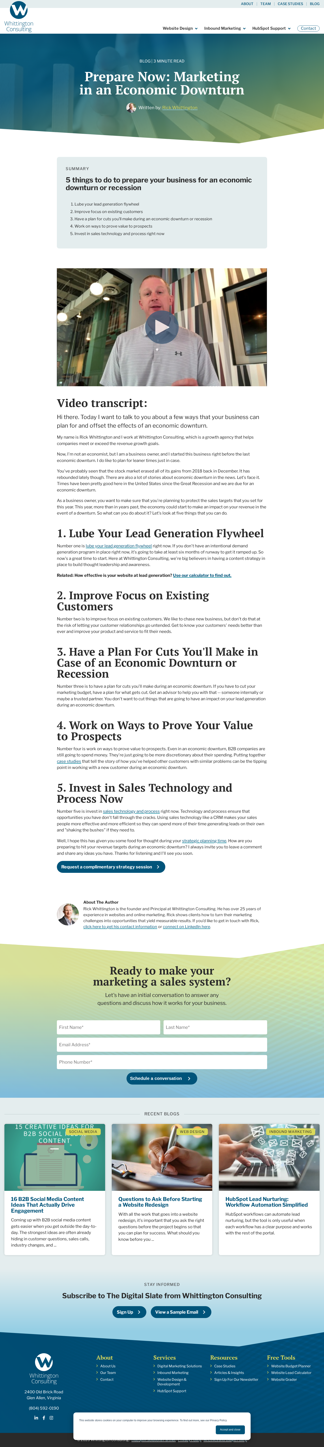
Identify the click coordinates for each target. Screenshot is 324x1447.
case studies (69, 761)
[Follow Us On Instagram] (51, 1418)
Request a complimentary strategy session (106, 867)
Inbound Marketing (222, 28)
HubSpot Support (269, 28)
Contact (308, 28)
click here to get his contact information (120, 926)
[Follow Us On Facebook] (44, 1418)
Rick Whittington (179, 107)
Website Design (178, 28)
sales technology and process (131, 811)
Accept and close (230, 1429)
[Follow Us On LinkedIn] (36, 1418)
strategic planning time (204, 840)
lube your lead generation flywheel (119, 545)
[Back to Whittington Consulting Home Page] (18, 17)
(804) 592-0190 (44, 1408)
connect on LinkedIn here (186, 926)
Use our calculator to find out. (202, 575)
